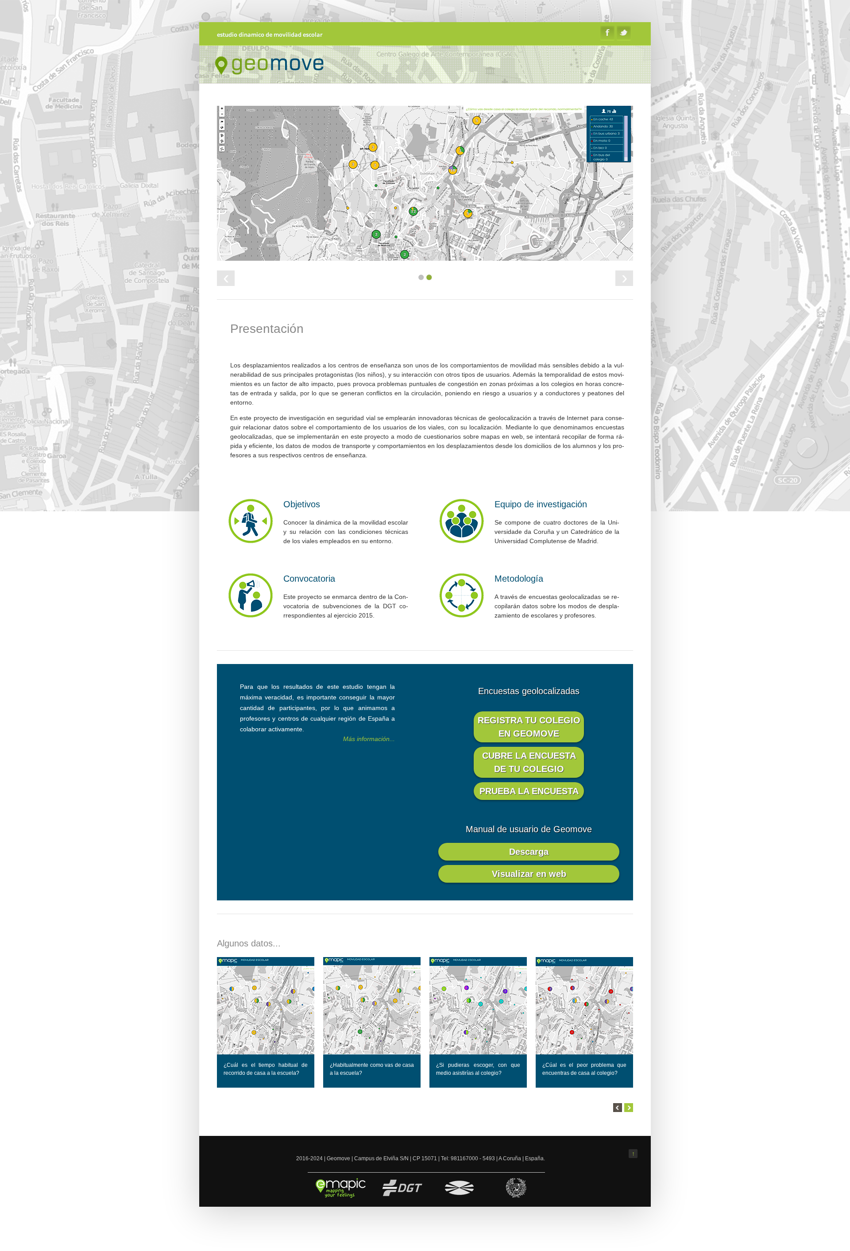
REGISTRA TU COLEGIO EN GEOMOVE (529, 726)
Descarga (529, 852)
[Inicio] (271, 74)
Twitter (624, 33)
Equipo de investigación (541, 504)
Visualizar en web (529, 874)
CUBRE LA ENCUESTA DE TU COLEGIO (529, 762)
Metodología (519, 578)
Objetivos (301, 504)
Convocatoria (309, 578)
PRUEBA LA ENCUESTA (529, 791)
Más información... (369, 738)
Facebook (607, 33)
